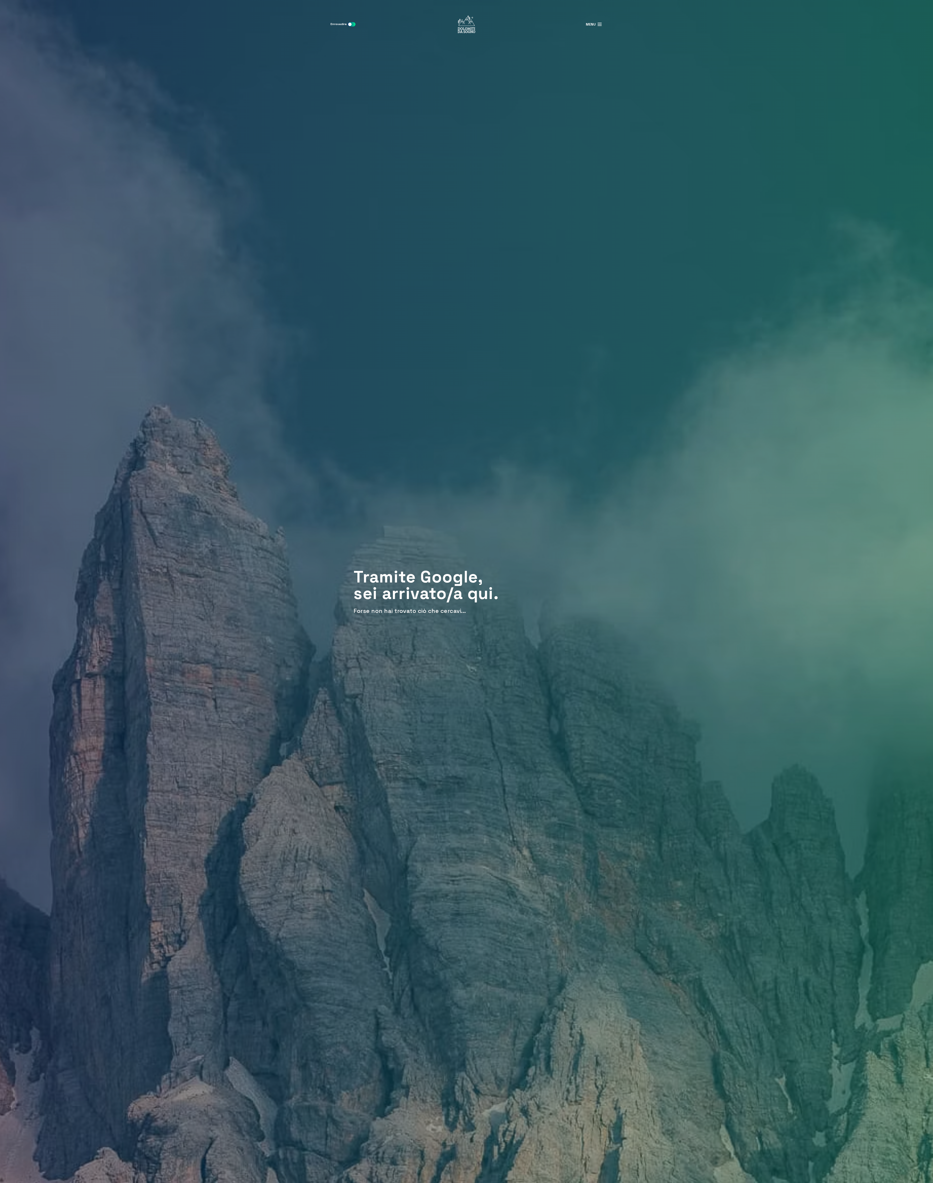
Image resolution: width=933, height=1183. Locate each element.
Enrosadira (338, 24)
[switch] (351, 24)
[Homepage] (466, 24)
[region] (466, 591)
